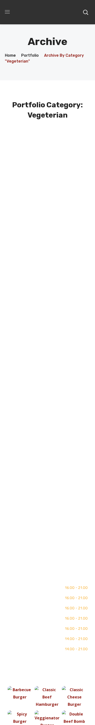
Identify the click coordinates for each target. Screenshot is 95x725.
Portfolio (30, 55)
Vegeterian (47, 154)
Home (10, 55)
